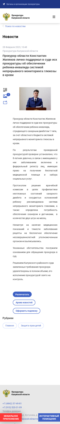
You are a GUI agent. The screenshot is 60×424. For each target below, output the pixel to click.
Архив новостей (24, 302)
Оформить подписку (26, 311)
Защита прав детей (31, 325)
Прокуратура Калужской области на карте (25, 419)
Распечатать (22, 294)
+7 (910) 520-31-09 (12, 407)
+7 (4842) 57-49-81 (12, 403)
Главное (9, 325)
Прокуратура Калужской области (20, 51)
